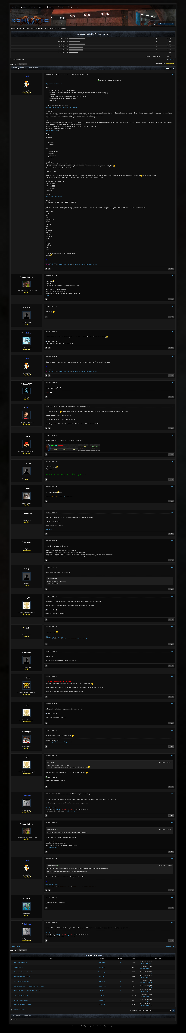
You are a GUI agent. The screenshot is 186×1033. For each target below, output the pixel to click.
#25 (172, 922)
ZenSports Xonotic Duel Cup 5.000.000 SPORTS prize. (29, 986)
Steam (47, 263)
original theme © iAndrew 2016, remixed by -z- (101, 1026)
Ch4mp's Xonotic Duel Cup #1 (22, 1004)
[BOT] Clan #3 (75, 264)
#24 (172, 897)
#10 (172, 487)
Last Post (142, 963)
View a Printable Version (19, 1009)
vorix (59, 638)
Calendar (62, 7)
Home (15, 7)
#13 (172, 567)
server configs (50, 637)
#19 (172, 730)
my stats (47, 636)
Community (26, 28)
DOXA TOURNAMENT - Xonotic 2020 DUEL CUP (27, 990)
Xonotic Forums (16, 28)
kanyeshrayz (102, 981)
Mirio (88, 75)
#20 (172, 755)
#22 (172, 822)
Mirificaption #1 (62, 264)
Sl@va (102, 995)
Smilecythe (149, 1005)
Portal (23, 7)
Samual (27, 899)
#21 (172, 794)
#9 (96, 264)
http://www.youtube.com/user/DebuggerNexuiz (59, 742)
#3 (68, 264)
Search (42, 7)
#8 (93, 264)
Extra (77, 7)
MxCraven (102, 962)
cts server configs (60, 637)
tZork (28, 678)
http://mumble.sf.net (52, 130)
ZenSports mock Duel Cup (21, 981)
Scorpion (28, 463)
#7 (84, 264)
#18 (172, 703)
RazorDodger (102, 972)
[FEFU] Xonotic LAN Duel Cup (22, 976)
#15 (172, 626)
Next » (24, 64)
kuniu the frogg (27, 277)
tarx (57, 638)
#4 (70, 264)
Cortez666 (27, 542)
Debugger (27, 732)
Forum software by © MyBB (79, 1026)
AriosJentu (102, 976)
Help (70, 7)
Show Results (171, 59)
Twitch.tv (51, 263)
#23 (172, 859)
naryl (27, 569)
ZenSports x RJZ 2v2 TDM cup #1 (23, 972)
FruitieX (28, 488)
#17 (172, 676)
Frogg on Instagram (51, 295)
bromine (52, 638)
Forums (32, 7)
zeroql (102, 990)
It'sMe (28, 628)
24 (120, 990)
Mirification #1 (52, 264)
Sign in (155, 24)
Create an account (167, 24)
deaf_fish (27, 653)
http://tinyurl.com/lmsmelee (54, 84)
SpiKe (147, 968)
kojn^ (28, 598)
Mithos (27, 308)
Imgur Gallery (49, 529)
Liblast (54, 424)
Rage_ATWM (27, 384)
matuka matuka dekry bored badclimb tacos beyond (75, 638)
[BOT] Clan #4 (89, 264)
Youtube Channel (49, 640)
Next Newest (170, 946)
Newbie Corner (70, 811)
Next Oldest (16, 946)
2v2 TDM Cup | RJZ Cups (21, 1000)
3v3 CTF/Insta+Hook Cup (21, 995)
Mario (28, 437)
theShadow (28, 513)
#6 (82, 264)
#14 (172, 596)
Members (51, 7)
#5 (79, 264)
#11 (172, 512)
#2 (57, 264)
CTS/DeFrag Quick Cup (20, 962)
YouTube (56, 263)
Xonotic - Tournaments (37, 28)
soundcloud (57, 809)
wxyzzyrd (148, 1001)
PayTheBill (102, 1004)
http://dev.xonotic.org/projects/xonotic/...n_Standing (61, 107)
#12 (172, 541)
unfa (88, 406)
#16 (172, 651)
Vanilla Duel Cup (18, 967)
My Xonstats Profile (51, 807)
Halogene (89, 794)
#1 (172, 75)
